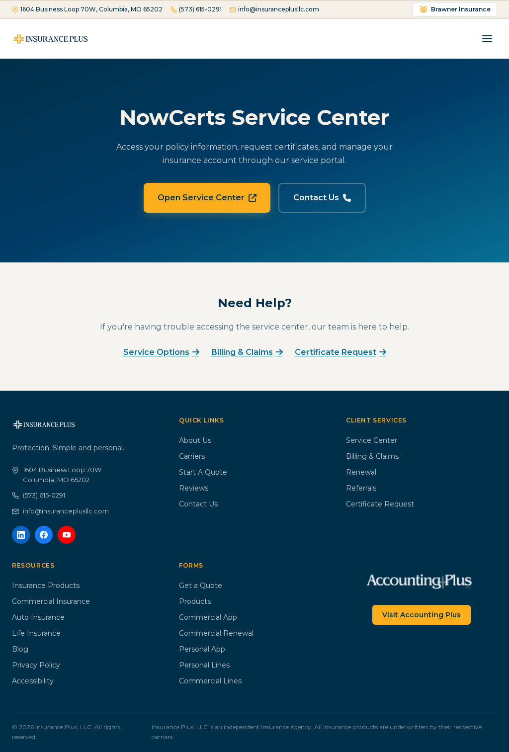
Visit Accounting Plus (421, 614)
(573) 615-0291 (200, 9)
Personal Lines (204, 665)
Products (195, 601)
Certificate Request (335, 352)
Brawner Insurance (461, 9)
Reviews (193, 488)
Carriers (192, 456)
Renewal (361, 472)
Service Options (156, 352)
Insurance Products (46, 585)
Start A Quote (203, 472)
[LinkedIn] (21, 535)
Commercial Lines (210, 680)
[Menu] (487, 39)
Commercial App (208, 617)
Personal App (202, 649)
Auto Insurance (38, 617)
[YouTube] (67, 535)
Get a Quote (200, 585)
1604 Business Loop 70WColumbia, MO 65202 (62, 475)
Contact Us (316, 197)
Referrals (361, 488)
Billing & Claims (242, 352)
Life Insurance (36, 633)
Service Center (371, 440)
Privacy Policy (36, 665)
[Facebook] (44, 535)
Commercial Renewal (216, 633)
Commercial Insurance (51, 601)
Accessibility (33, 680)
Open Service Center (201, 197)
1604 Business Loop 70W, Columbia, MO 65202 (91, 9)
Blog (20, 649)
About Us (195, 440)
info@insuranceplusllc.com (278, 9)
